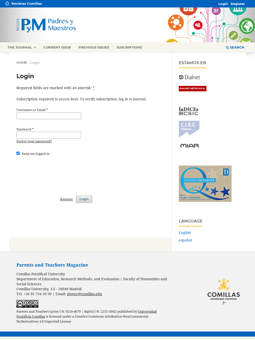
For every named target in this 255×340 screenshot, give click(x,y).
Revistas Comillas (26, 3)
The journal (20, 47)
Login (223, 4)
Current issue (57, 47)
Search (236, 47)
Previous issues (93, 47)
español (185, 240)
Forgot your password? (34, 141)
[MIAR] (189, 147)
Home (21, 62)
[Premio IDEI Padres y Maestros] (205, 200)
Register (238, 4)
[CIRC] (189, 136)
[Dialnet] (189, 79)
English (185, 232)
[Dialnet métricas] (192, 90)
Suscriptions (129, 47)
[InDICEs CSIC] (188, 114)
